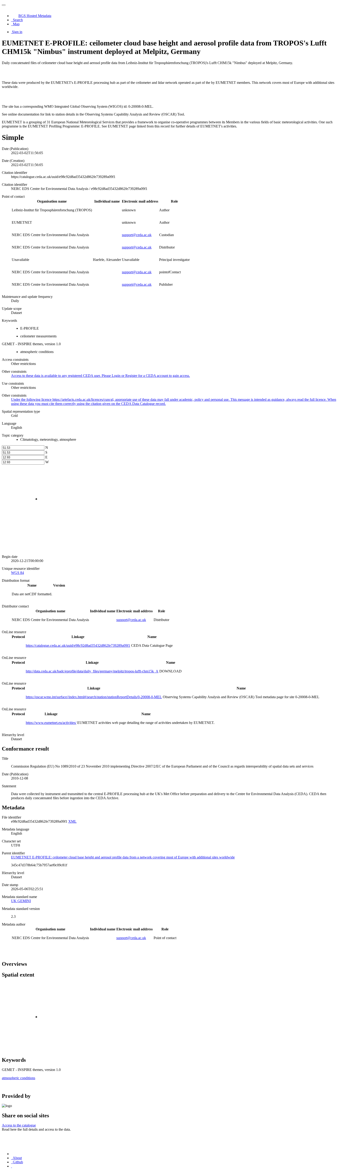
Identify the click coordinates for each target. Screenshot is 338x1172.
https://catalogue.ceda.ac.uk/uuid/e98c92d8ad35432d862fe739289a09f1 (78, 645)
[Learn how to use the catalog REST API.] (11, 1166)
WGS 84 (17, 573)
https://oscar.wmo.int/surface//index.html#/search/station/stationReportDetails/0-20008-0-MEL (94, 697)
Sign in (17, 32)
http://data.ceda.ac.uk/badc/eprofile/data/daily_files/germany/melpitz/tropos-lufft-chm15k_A (92, 671)
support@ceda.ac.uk (137, 235)
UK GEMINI (21, 901)
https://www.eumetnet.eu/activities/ (51, 723)
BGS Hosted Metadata (34, 16)
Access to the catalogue (19, 1125)
